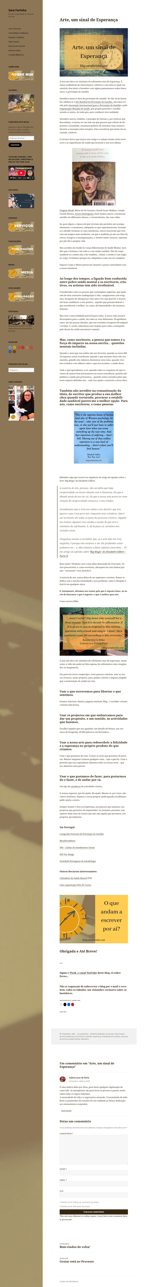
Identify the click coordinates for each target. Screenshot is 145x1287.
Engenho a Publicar (16, 37)
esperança (97, 1036)
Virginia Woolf (67, 210)
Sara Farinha (17, 10)
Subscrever (15, 145)
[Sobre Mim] (21, 75)
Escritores (110, 1034)
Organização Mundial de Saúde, (75, 108)
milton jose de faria (79, 1077)
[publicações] (21, 250)
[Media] (21, 273)
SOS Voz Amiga (67, 854)
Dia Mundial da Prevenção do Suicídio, (94, 102)
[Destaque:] (21, 320)
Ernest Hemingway (84, 213)
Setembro (85, 1039)
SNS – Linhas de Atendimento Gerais (77, 847)
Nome (63, 1169)
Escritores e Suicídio (84, 1036)
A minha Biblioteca (16, 55)
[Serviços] (21, 226)
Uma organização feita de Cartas (75, 885)
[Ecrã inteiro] (32, 178)
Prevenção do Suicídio (111, 1036)
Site (61, 1191)
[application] (21, 173)
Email (63, 1180)
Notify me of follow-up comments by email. (80, 1202)
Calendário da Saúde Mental (73, 878)
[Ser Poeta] (21, 201)
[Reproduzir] (12, 178)
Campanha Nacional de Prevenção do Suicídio (82, 834)
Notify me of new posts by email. (75, 1206)
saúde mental (74, 1039)
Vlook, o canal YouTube (83, 972)
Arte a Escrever (14, 28)
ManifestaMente (67, 840)
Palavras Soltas (14, 50)
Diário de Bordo (98, 1034)
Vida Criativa (13, 42)
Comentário (66, 1133)
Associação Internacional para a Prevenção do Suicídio (94, 105)
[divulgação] (21, 296)
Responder (66, 1111)
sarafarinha (84, 1034)
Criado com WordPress (69, 1281)
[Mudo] (29, 178)
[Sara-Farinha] (21, 403)
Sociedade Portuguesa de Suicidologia (78, 861)
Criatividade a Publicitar (18, 33)
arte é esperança (68, 1036)
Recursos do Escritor (16, 46)
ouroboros (76, 786)
